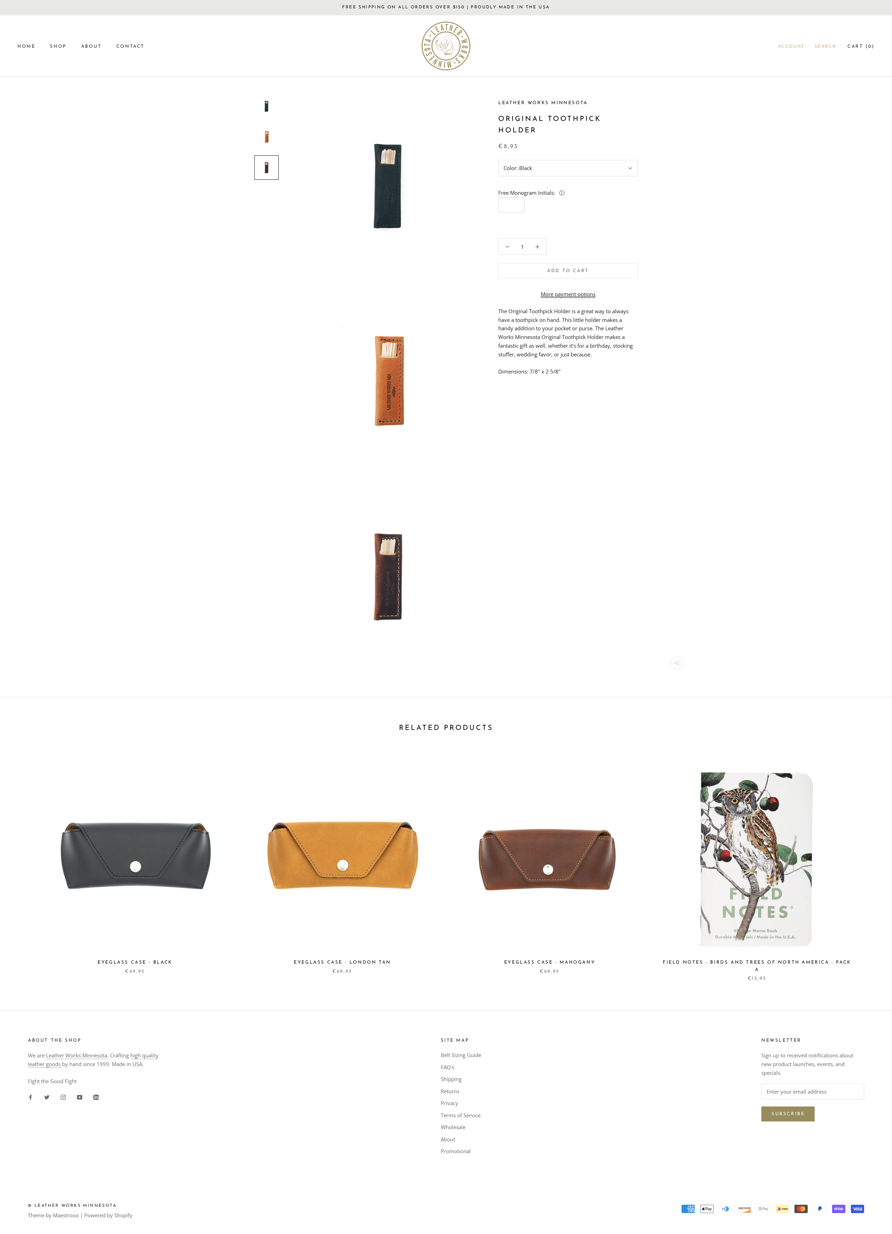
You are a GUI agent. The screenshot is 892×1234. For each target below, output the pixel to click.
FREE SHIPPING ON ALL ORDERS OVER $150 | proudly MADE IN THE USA (445, 7)
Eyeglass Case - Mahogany (549, 962)
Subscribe (788, 1114)
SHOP (58, 46)
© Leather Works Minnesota (72, 1206)
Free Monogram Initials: (527, 192)
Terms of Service (460, 1115)
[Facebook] (30, 1097)
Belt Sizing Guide (461, 1054)
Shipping (451, 1078)
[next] (870, 863)
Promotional (456, 1151)
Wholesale (453, 1127)
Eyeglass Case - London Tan (342, 962)
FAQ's (447, 1067)
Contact (130, 46)
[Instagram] (63, 1097)
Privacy (449, 1103)
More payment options (568, 294)
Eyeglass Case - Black (135, 962)
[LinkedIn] (96, 1097)
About (448, 1139)
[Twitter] (46, 1097)
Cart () (861, 46)
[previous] (22, 863)
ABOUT (91, 46)
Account (791, 47)
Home (26, 46)
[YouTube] (79, 1097)
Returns (450, 1091)
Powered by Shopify (108, 1215)
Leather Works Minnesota (76, 1055)
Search (825, 47)
